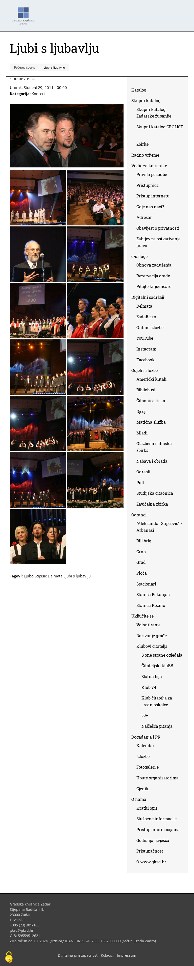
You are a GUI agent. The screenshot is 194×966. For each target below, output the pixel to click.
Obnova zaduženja (154, 265)
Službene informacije (156, 818)
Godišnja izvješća (152, 840)
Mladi (142, 432)
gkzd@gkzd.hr (23, 930)
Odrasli (143, 471)
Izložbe (143, 756)
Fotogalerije (147, 767)
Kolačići (107, 955)
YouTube (146, 339)
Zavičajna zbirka (152, 504)
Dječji (141, 411)
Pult (140, 482)
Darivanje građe (151, 635)
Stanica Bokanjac (152, 594)
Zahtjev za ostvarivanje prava (158, 242)
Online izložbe (149, 327)
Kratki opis (147, 808)
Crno (141, 551)
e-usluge (139, 256)
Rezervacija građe (153, 275)
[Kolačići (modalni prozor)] (9, 957)
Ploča (141, 573)
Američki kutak (151, 379)
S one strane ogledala (161, 655)
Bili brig (143, 540)
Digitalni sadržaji (147, 297)
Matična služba (151, 422)
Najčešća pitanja (157, 726)
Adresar (144, 217)
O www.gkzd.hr (151, 861)
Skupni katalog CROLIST (159, 131)
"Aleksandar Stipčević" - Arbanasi (159, 527)
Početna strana (24, 67)
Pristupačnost (149, 851)
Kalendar (145, 745)
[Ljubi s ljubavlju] (67, 165)
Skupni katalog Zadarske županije (153, 113)
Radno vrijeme (145, 155)
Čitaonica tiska (150, 400)
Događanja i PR (145, 737)
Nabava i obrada (151, 461)
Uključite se (142, 616)
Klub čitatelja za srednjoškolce (156, 701)
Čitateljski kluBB (157, 665)
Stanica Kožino (150, 605)
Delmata (146, 307)
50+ (144, 715)
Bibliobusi (145, 389)
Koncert (38, 93)
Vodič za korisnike (149, 165)
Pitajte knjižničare (155, 287)
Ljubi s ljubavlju (77, 575)
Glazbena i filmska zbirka (154, 447)
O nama (138, 799)
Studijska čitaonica (154, 493)
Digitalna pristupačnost (78, 955)
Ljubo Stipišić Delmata (43, 575)
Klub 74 (148, 687)
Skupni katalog (145, 100)
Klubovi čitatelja (151, 646)
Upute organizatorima (157, 777)
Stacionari (146, 584)
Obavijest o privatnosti (157, 228)
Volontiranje (148, 624)
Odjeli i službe (144, 370)
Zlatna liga (151, 676)
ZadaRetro (146, 316)
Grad (141, 562)
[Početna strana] (24, 13)
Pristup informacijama (158, 829)
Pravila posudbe (151, 174)
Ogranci (139, 514)
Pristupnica (147, 185)
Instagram (148, 350)
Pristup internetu (152, 195)
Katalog (140, 91)
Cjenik (142, 788)
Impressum (126, 955)
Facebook (147, 360)
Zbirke (144, 145)
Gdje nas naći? (150, 206)
